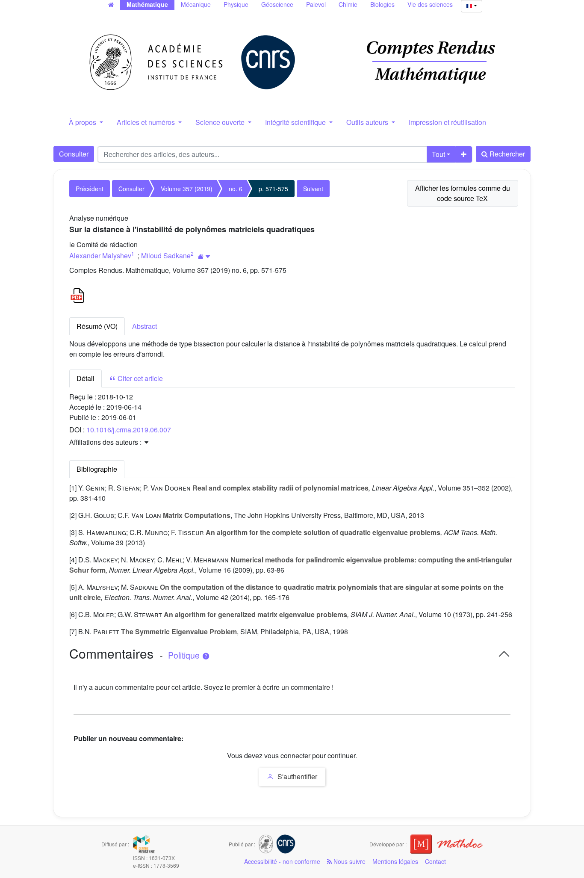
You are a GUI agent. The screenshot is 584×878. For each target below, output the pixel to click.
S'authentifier (296, 776)
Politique (185, 655)
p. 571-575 (273, 188)
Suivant (313, 188)
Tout (438, 154)
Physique (236, 4)
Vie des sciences (430, 4)
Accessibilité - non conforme (282, 861)
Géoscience (277, 4)
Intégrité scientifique (296, 122)
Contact (435, 861)
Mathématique (147, 4)
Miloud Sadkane (166, 255)
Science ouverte (220, 122)
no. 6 (235, 188)
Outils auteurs (368, 122)
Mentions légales (395, 861)
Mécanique (196, 4)
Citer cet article (139, 378)
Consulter (73, 154)
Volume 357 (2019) (186, 188)
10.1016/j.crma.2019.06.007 (128, 430)
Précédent (89, 188)
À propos (83, 122)
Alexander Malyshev (100, 255)
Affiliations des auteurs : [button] (106, 442)
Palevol (316, 4)
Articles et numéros (147, 122)
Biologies (382, 4)
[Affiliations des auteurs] (204, 256)
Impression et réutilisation (447, 122)
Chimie (348, 4)
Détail (85, 378)
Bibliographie (97, 469)
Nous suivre (349, 861)
